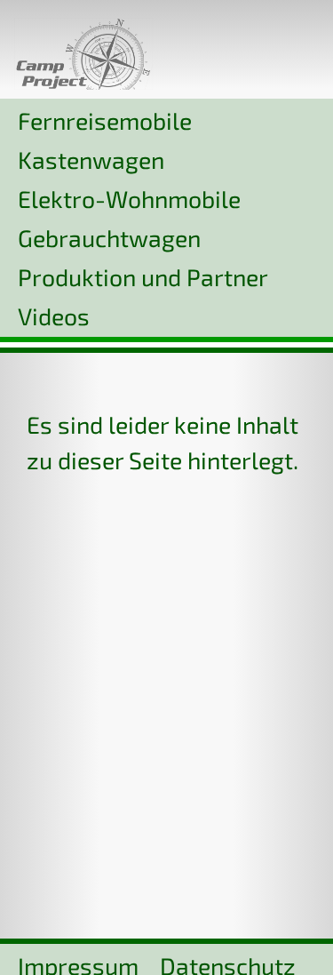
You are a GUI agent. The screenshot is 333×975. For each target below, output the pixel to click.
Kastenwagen (91, 159)
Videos (54, 315)
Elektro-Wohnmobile (129, 198)
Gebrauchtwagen (109, 237)
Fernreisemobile (105, 120)
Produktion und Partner (143, 276)
